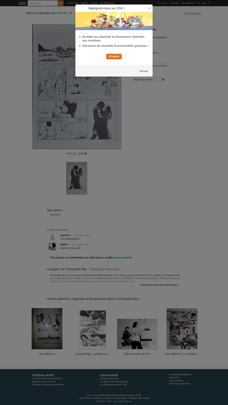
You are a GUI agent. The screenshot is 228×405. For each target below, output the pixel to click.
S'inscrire (114, 56)
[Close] (149, 8)
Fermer (144, 71)
